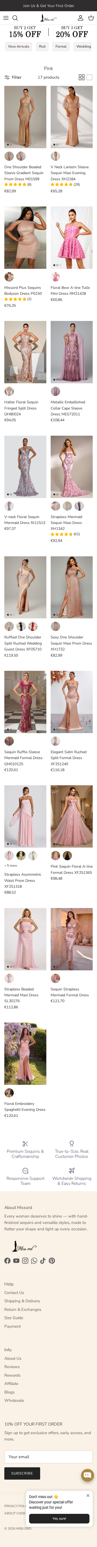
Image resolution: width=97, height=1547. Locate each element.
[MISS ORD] (48, 18)
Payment (12, 1326)
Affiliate (11, 1383)
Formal (61, 46)
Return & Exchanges (22, 1309)
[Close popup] (88, 1495)
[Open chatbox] (87, 1475)
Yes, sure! (59, 1519)
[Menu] (6, 18)
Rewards (12, 1375)
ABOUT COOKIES (17, 1513)
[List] (89, 77)
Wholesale (14, 1400)
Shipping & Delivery (22, 1301)
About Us (12, 1358)
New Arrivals (18, 46)
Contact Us (14, 1292)
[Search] (18, 18)
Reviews (12, 1366)
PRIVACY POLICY (17, 1506)
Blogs (9, 1392)
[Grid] (81, 77)
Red (42, 46)
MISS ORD (23, 1528)
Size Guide (13, 1317)
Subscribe (22, 1473)
